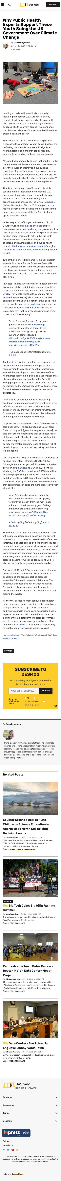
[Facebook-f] (4, 1150)
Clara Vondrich (12, 914)
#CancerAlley (40, 512)
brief (14, 362)
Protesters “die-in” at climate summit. (29, 635)
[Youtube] (13, 1150)
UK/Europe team (32, 705)
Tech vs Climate (17, 923)
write (22, 624)
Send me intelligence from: (14, 701)
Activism (8, 651)
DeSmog (34, 4)
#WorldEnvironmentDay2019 (24, 341)
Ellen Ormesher (12, 837)
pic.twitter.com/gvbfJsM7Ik (24, 345)
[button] (30, 1097)
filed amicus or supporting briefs (30, 246)
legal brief (47, 181)
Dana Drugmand (22, 42)
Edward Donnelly (13, 979)
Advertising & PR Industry (22, 849)
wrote (6, 294)
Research (43, 481)
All (28, 698)
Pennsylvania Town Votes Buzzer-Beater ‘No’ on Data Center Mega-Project (28, 970)
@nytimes (44, 338)
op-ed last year (32, 304)
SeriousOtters (17, 1174)
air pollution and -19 (27, 467)
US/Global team (31, 701)
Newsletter (8, 1145)
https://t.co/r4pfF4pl (33, 515)
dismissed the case (31, 225)
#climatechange (36, 324)
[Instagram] (17, 1150)
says (47, 583)
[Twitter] (8, 1150)
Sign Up (46, 691)
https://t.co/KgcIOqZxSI (22, 338)
